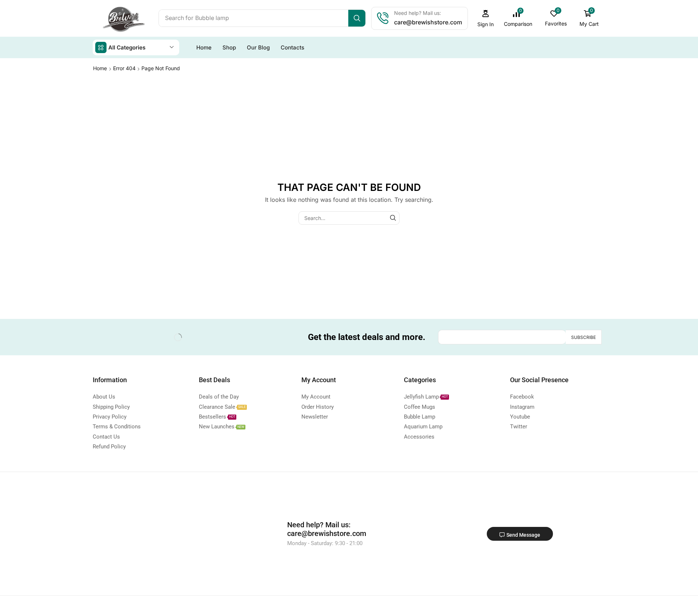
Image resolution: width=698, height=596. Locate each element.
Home (100, 68)
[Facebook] (99, 337)
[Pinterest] (143, 337)
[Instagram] (128, 337)
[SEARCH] (393, 218)
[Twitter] (114, 337)
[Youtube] (157, 337)
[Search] (356, 18)
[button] (485, 18)
